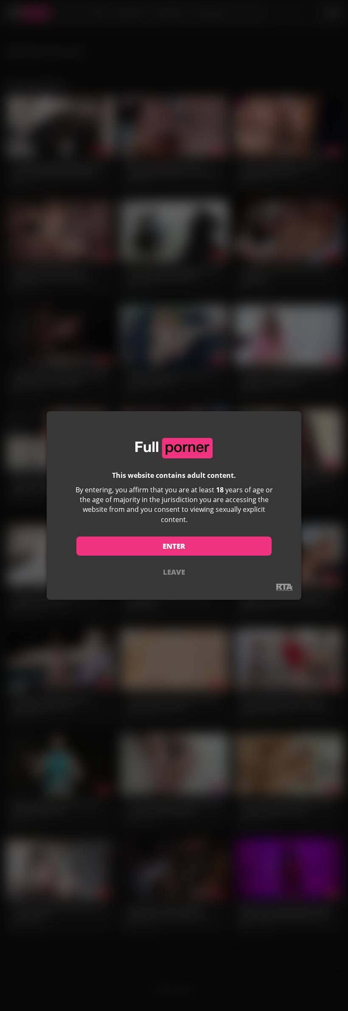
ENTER (174, 546)
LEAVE (174, 572)
